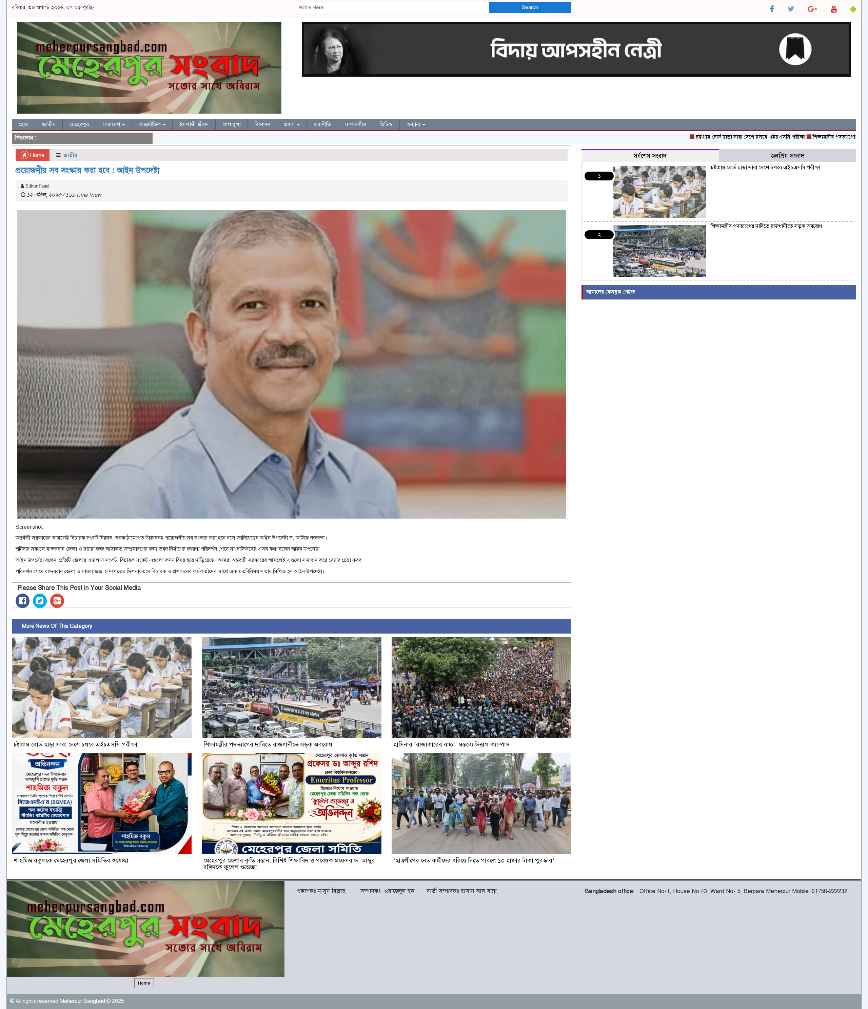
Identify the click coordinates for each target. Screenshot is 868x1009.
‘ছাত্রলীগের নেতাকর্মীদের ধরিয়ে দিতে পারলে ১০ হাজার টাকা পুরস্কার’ (473, 860)
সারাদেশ (112, 124)
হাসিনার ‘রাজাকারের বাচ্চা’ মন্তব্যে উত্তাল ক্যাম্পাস (451, 744)
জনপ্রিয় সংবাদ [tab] (787, 156)
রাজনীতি (322, 124)
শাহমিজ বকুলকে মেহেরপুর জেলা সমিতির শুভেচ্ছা (71, 860)
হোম (23, 124)
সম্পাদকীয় (355, 124)
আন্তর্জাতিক (150, 124)
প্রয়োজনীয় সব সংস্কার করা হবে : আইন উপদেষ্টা (87, 170)
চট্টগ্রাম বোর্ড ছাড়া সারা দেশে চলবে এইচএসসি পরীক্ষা (706, 137)
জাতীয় (49, 124)
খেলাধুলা (231, 124)
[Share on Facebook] (22, 601)
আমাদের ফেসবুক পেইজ (610, 292)
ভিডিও (386, 124)
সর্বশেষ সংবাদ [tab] (650, 156)
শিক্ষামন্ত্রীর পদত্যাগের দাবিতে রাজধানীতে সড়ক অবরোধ (267, 744)
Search (530, 7)
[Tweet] (40, 601)
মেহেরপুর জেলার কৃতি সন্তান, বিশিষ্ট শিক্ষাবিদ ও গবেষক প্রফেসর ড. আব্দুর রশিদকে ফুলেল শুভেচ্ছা (289, 864)
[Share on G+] (57, 601)
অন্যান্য (414, 124)
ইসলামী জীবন (194, 124)
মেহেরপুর (79, 124)
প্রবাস (290, 124)
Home (36, 155)
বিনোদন (262, 124)
